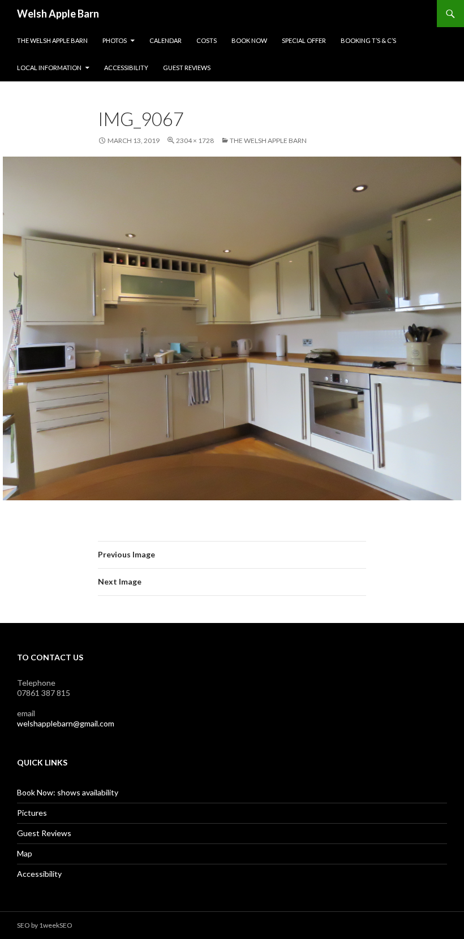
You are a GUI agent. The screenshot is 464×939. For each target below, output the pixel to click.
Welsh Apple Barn (58, 13)
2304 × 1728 (195, 140)
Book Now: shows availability (67, 792)
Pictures (32, 812)
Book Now (249, 40)
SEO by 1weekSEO (44, 925)
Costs (206, 40)
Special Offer (304, 40)
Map (24, 853)
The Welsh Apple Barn (52, 40)
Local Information (49, 67)
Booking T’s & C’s (368, 40)
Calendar (165, 40)
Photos (114, 40)
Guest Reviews (186, 67)
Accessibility (126, 67)
